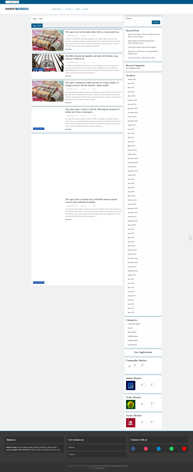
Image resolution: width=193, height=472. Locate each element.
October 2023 (132, 216)
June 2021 (131, 304)
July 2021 (131, 300)
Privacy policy (93, 466)
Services (68, 9)
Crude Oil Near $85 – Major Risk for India (141, 58)
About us (71, 447)
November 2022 (133, 262)
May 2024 (131, 187)
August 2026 (132, 79)
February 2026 (132, 100)
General (130, 328)
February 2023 (132, 250)
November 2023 (133, 212)
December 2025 (133, 108)
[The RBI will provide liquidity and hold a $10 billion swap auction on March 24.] (48, 63)
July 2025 (131, 129)
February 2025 (132, 150)
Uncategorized (132, 344)
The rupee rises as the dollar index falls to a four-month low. (92, 32)
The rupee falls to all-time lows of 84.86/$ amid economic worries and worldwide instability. (91, 200)
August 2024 (132, 175)
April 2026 (131, 92)
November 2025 (133, 112)
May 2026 (131, 87)
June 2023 (131, 233)
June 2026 (131, 83)
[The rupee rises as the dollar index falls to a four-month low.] (48, 40)
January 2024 (132, 204)
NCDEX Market (133, 336)
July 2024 (131, 179)
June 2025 (131, 133)
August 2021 (132, 296)
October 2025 (132, 116)
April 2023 (131, 241)
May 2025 (131, 137)
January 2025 (132, 154)
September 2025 (133, 121)
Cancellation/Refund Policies (119, 466)
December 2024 (133, 158)
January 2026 (132, 104)
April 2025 (131, 142)
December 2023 (133, 208)
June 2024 (131, 183)
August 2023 (132, 225)
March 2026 (131, 96)
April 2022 (131, 291)
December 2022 (133, 258)
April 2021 (131, 312)
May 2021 (131, 308)
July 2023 (131, 229)
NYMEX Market (39, 49)
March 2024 (131, 196)
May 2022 (131, 287)
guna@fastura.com (72, 35)
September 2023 (133, 221)
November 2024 (133, 162)
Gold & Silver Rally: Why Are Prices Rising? (142, 47)
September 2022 (133, 271)
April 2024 (131, 191)
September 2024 (133, 171)
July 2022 (131, 279)
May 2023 (131, 237)
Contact (85, 9)
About (78, 9)
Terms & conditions (104, 466)
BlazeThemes (100, 468)
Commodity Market (134, 324)
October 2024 (132, 166)
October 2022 (132, 266)
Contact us (71, 454)
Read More (68, 49)
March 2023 (131, 246)
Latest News (56, 9)
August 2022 (132, 275)
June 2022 (131, 283)
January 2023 (132, 254)
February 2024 (132, 200)
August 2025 (132, 125)
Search (128, 18)
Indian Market (39, 69)
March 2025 (131, 146)
